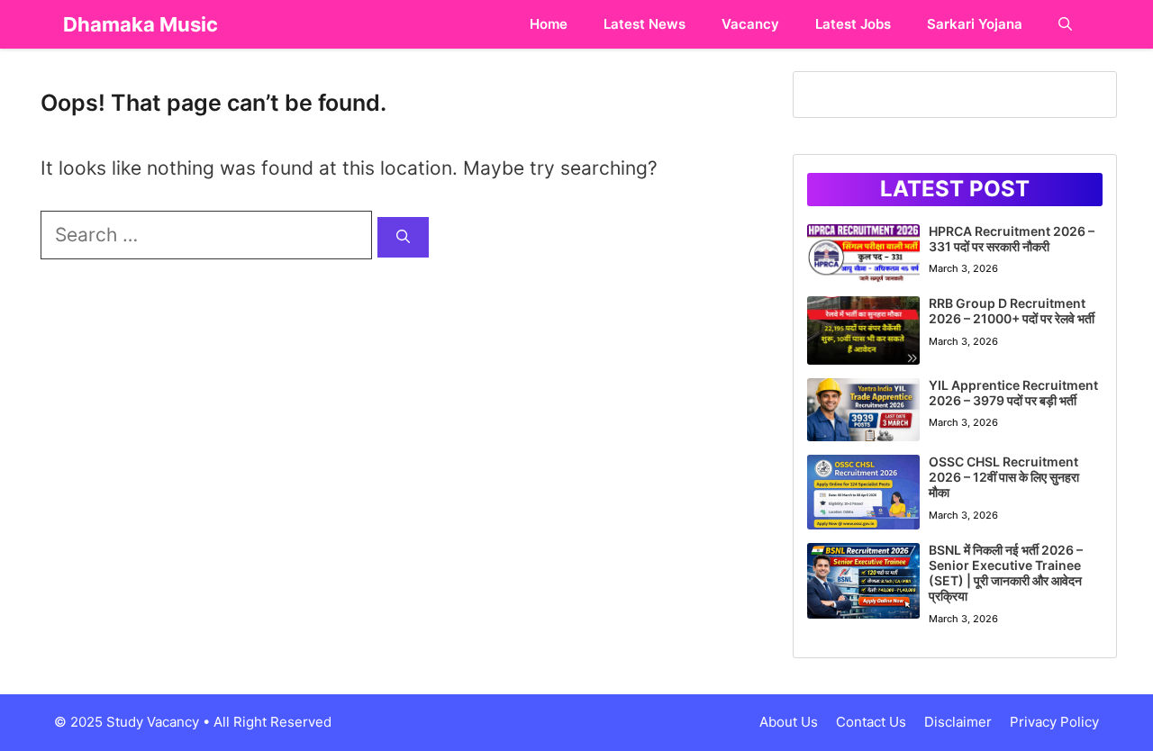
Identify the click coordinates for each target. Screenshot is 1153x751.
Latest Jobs (853, 23)
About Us (788, 721)
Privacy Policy (1054, 721)
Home (548, 23)
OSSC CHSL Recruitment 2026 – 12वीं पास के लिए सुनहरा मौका (1004, 477)
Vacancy (750, 23)
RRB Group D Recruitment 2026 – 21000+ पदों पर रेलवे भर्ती (1011, 310)
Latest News (644, 23)
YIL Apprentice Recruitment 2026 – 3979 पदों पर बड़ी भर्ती (1013, 392)
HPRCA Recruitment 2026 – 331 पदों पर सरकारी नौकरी (1011, 238)
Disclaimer (958, 721)
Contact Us (871, 721)
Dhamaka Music (140, 24)
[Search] (403, 237)
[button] (1065, 24)
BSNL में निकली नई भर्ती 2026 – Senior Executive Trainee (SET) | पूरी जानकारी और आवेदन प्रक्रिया (1006, 572)
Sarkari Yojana (974, 23)
